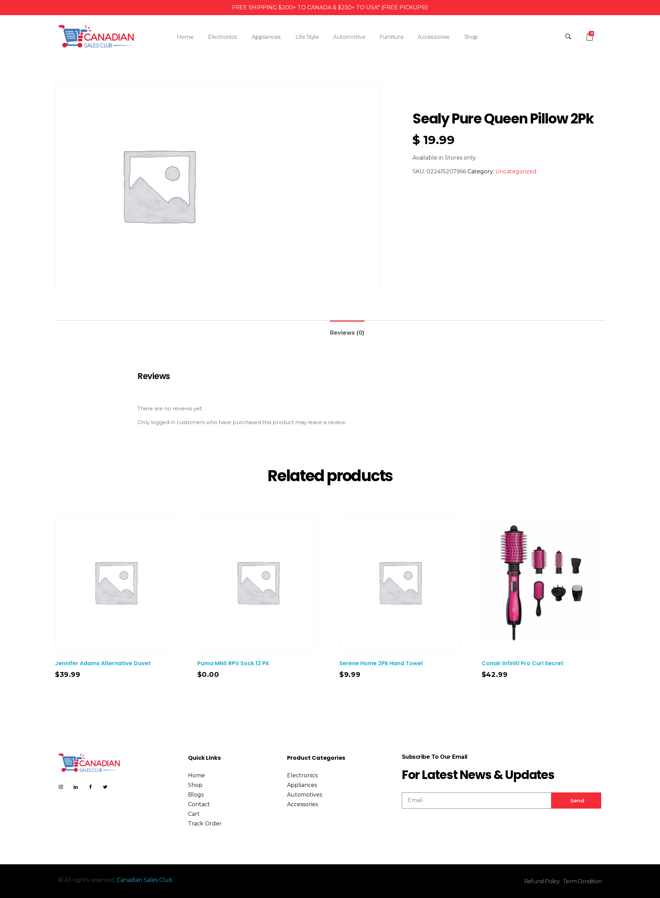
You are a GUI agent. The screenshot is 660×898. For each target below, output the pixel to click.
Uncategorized (516, 171)
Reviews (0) (347, 332)
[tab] (347, 330)
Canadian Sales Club (145, 880)
